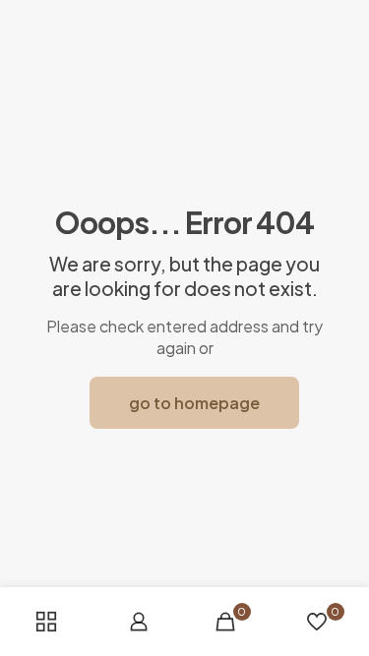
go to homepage (194, 402)
